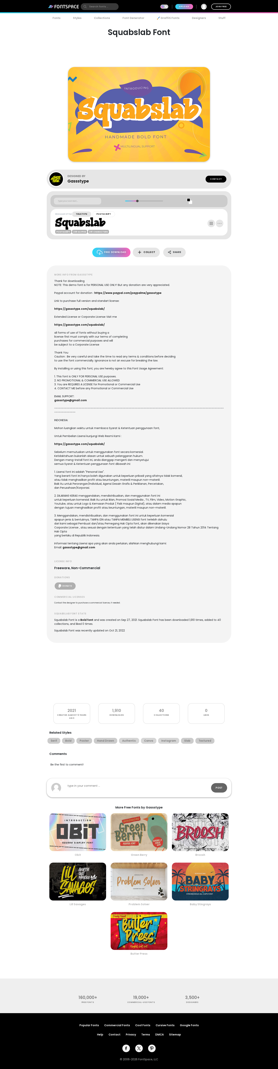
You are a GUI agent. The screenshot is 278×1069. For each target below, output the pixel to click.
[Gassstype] (58, 179)
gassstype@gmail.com (70, 400)
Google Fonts (189, 1025)
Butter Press (139, 954)
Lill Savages (78, 904)
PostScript (103, 214)
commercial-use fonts (141, 1002)
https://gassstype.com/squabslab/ (79, 309)
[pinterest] (152, 1048)
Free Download (115, 252)
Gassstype (78, 181)
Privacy (131, 1034)
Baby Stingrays (200, 904)
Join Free (221, 6)
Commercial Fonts (117, 1025)
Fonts (57, 18)
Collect (149, 252)
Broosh (200, 855)
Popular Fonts (89, 1025)
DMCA (159, 1034)
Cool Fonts (142, 1025)
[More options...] (219, 223)
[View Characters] (211, 223)
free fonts (88, 1002)
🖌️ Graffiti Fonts (168, 18)
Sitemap (175, 1034)
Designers (199, 18)
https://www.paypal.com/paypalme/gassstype (128, 293)
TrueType (81, 214)
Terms (145, 1034)
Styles (77, 18)
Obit (78, 855)
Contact (216, 179)
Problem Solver (139, 904)
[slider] (137, 201)
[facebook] (126, 1048)
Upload (184, 6)
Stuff (221, 18)
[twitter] (139, 1048)
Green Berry (139, 855)
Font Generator (133, 18)
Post (219, 787)
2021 (72, 710)
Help (100, 1034)
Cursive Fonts (165, 1025)
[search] (100, 6)
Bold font (86, 620)
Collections (102, 18)
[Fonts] (64, 6)
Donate (67, 585)
